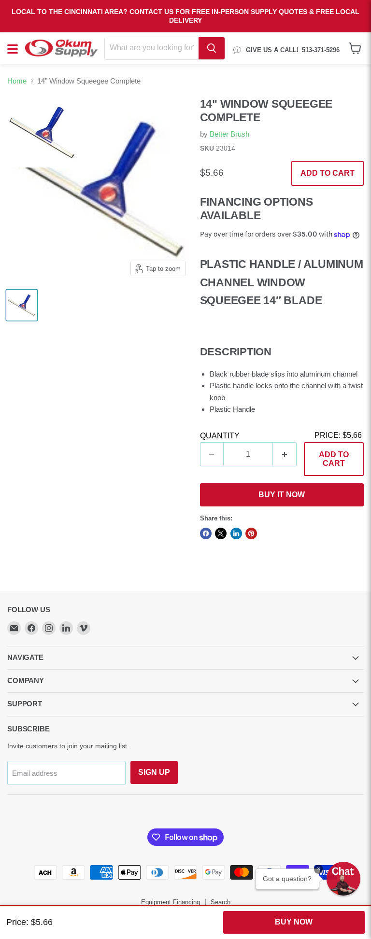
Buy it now (281, 495)
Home (17, 81)
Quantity (220, 436)
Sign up (154, 772)
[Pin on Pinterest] (251, 533)
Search (220, 902)
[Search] (212, 48)
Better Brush (229, 134)
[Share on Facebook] (206, 533)
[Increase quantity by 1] (285, 454)
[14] (21, 305)
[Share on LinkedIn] (236, 533)
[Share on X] (221, 533)
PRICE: (338, 435)
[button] (343, 879)
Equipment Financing (170, 902)
